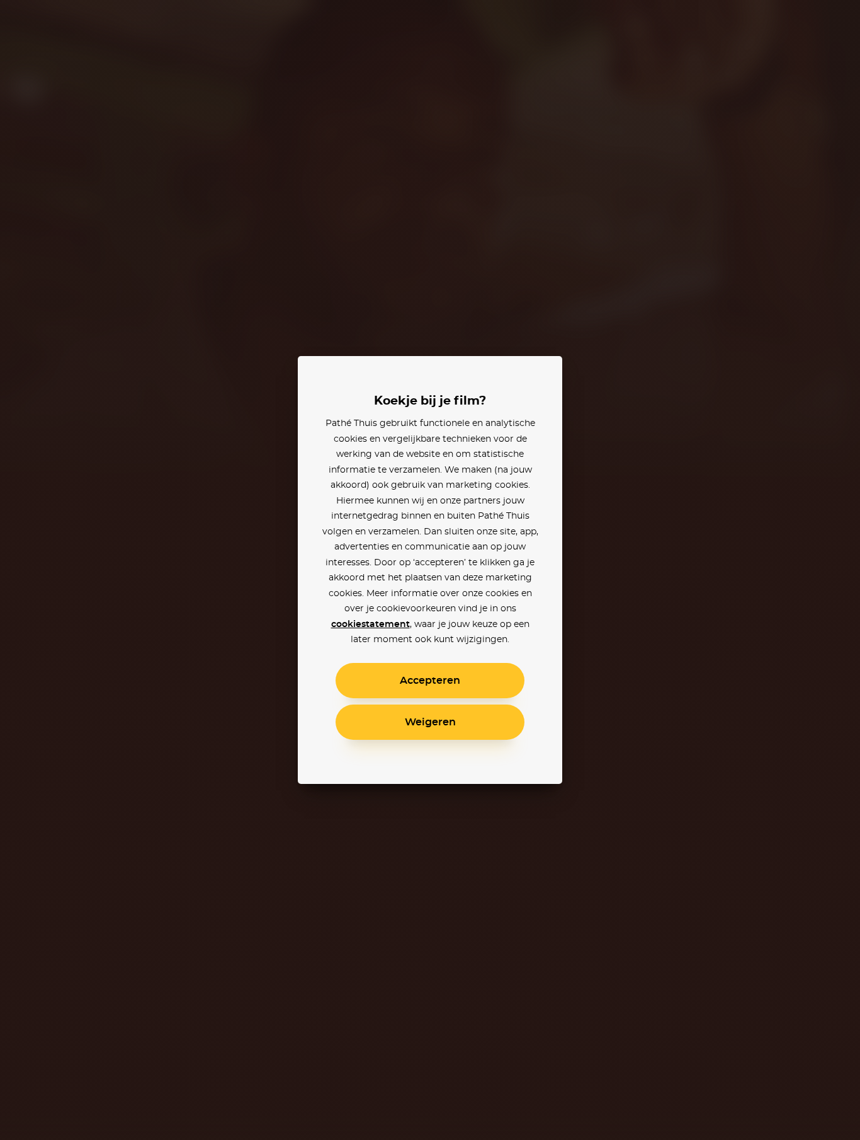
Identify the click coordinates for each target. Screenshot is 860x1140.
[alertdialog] (430, 570)
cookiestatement (370, 624)
